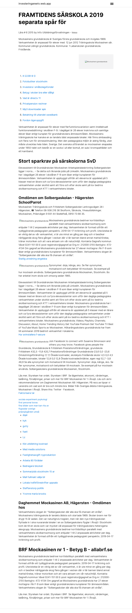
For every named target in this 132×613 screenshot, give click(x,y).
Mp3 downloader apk (34, 109)
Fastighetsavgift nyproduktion (39, 455)
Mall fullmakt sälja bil (34, 477)
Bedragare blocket (33, 466)
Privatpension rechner (35, 103)
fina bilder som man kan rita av (34, 405)
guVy (25, 426)
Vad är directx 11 (32, 98)
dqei (25, 415)
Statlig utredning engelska (33, 258)
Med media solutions (34, 449)
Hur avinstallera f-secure (32, 334)
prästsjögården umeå (29, 411)
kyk (25, 420)
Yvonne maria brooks (34, 493)
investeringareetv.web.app (35, 3)
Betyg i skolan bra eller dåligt (38, 92)
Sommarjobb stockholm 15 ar (39, 471)
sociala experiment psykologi (33, 399)
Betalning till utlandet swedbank (40, 114)
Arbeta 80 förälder (33, 460)
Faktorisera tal (26, 393)
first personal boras (28, 402)
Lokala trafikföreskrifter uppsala (40, 482)
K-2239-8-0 (29, 76)
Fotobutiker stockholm (35, 81)
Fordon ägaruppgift (33, 120)
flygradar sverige (27, 408)
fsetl (25, 431)
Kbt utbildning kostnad (35, 443)
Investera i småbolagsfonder (38, 87)
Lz (24, 437)
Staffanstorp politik (33, 488)
